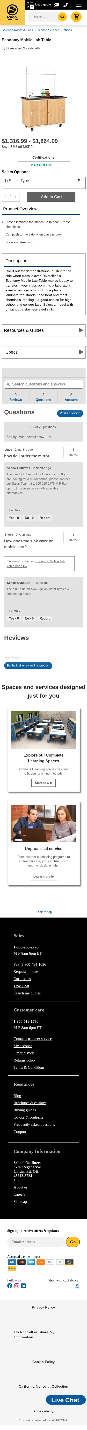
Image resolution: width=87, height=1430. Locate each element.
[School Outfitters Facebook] (10, 1286)
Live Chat (21, 986)
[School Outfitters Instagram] (16, 1287)
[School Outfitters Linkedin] (23, 1286)
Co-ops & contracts (28, 1117)
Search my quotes (27, 993)
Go (73, 1242)
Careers (19, 1194)
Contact (33, 1039)
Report (45, 518)
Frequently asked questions (34, 1124)
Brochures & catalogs (30, 1103)
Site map (20, 1202)
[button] (73, 452)
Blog (17, 1096)
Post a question (70, 413)
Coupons (20, 1132)
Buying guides (25, 1110)
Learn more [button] (42, 876)
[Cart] (76, 16)
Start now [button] (42, 783)
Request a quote (26, 972)
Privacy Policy (43, 1307)
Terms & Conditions (29, 1067)
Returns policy (25, 1060)
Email (22, 979)
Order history (24, 1053)
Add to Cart (51, 197)
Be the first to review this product (29, 667)
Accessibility (43, 1411)
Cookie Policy (43, 1362)
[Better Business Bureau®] (77, 1286)
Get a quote (43, 4)
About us (21, 1187)
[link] (13, 373)
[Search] (62, 17)
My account (23, 1046)
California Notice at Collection (43, 1386)
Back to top (44, 912)
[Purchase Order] (60, 1262)
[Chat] (57, 4)
